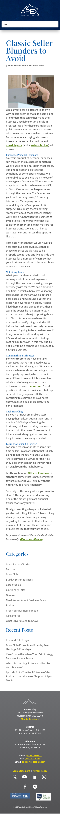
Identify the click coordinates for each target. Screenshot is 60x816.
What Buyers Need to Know (22, 621)
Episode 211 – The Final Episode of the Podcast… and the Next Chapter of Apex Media (29, 676)
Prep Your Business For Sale (22, 610)
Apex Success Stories (18, 564)
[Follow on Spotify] (35, 786)
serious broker (39, 145)
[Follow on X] (14, 777)
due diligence (14, 145)
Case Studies (13, 585)
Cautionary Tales (15, 590)
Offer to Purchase (38, 473)
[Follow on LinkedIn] (34, 777)
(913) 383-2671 (34, 755)
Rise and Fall (13, 615)
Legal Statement (22, 770)
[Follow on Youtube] (24, 777)
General (10, 595)
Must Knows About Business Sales (26, 65)
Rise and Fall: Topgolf (18, 640)
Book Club (12, 574)
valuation (36, 386)
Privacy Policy (40, 770)
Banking (10, 569)
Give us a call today (31, 539)
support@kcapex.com (33, 761)
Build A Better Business (19, 579)
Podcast (10, 605)
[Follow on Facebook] (25, 786)
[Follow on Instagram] (44, 777)
